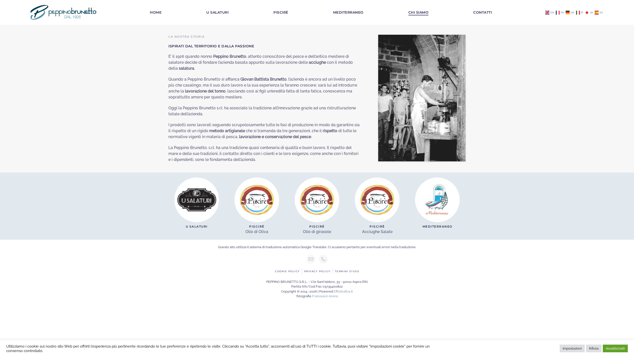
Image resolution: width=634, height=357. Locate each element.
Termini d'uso (347, 271)
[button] (422, 97)
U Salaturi (217, 12)
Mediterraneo (348, 12)
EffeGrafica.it (343, 291)
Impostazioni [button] (572, 348)
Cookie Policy (287, 271)
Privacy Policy (317, 271)
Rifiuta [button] (594, 348)
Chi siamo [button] (418, 12)
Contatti (482, 12)
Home (155, 12)
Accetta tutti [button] (615, 348)
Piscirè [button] (280, 12)
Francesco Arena (325, 296)
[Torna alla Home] (63, 12)
